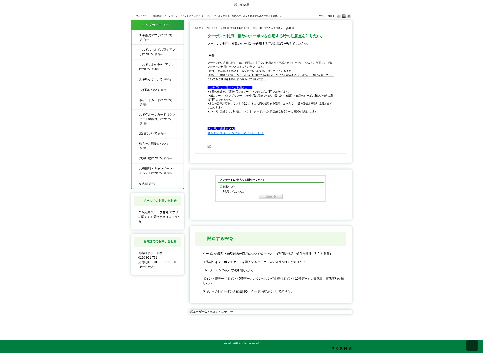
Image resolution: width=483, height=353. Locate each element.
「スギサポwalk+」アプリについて (156, 67)
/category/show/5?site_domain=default (135, 114)
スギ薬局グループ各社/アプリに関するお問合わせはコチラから (159, 217)
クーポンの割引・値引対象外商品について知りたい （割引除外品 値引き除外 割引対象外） (268, 253)
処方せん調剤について (154, 146)
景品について (152, 133)
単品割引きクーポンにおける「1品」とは (236, 133)
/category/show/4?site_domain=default (135, 35)
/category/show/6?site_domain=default (135, 100)
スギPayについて (155, 79)
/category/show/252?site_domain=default (135, 89)
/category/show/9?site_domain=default (135, 183)
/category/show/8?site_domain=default (135, 143)
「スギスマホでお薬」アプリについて (157, 52)
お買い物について (155, 158)
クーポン (205, 16)
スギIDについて (153, 89)
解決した (229, 186)
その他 (147, 183)
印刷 (291, 28)
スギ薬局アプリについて (155, 37)
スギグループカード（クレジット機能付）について (157, 119)
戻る (201, 27)
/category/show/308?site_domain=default (135, 79)
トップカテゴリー (140, 16)
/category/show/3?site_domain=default (135, 168)
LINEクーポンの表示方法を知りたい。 (229, 270)
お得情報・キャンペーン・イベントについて (175, 16)
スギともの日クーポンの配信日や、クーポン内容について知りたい (248, 291)
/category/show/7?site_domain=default (135, 133)
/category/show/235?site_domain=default (135, 49)
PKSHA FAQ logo (342, 348)
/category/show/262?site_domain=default (135, 64)
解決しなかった (233, 191)
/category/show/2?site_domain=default (135, 158)
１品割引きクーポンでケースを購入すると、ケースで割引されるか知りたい (254, 262)
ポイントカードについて (155, 102)
